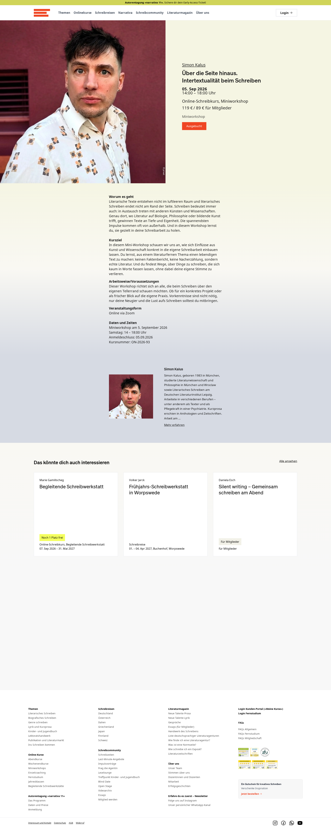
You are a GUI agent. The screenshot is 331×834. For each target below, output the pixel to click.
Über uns (202, 13)
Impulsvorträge (107, 763)
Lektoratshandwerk (39, 735)
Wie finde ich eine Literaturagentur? (189, 740)
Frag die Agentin (108, 768)
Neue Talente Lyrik (179, 717)
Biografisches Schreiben (42, 717)
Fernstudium (35, 777)
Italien (102, 722)
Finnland (103, 735)
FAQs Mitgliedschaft (250, 738)
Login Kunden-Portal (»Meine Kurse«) (260, 709)
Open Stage (105, 786)
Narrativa (125, 13)
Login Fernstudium (249, 713)
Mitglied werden (107, 799)
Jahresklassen (36, 781)
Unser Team (175, 768)
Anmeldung (35, 809)
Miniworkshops (37, 768)
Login (284, 13)
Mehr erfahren (174, 424)
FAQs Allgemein (247, 729)
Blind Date (104, 781)
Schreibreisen (105, 13)
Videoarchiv (105, 790)
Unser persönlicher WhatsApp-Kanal (189, 805)
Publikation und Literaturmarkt (46, 740)
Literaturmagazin (180, 13)
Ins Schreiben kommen (41, 744)
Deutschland (105, 713)
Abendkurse (35, 759)
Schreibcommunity (150, 13)
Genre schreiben (38, 722)
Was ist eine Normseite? (182, 744)
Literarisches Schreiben (42, 713)
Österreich (104, 717)
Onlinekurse (83, 13)
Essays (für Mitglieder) (181, 726)
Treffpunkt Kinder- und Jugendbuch (119, 777)
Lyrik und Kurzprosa (40, 726)
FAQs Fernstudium (249, 733)
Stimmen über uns (179, 772)
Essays (102, 795)
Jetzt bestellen (250, 794)
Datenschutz (60, 822)
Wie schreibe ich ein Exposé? (185, 749)
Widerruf (80, 822)
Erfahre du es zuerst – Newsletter (188, 796)
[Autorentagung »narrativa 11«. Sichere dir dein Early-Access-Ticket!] (165, 2)
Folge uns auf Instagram (182, 800)
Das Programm (37, 800)
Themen (64, 13)
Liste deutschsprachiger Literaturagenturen (193, 735)
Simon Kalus (193, 65)
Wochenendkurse (38, 763)
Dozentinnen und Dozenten (184, 777)
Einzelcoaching (37, 772)
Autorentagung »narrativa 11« (46, 796)
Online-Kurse (36, 754)
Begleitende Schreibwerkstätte (46, 786)
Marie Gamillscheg (51, 480)
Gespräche (174, 722)
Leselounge (105, 772)
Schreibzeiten (106, 754)
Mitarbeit (173, 781)
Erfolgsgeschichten (179, 786)
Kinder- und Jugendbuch (42, 731)
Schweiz (103, 740)
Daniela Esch (227, 480)
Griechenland (106, 726)
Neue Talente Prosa (179, 713)
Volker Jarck (137, 480)
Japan (101, 731)
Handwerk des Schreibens (183, 731)
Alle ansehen (288, 461)
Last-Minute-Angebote (111, 759)
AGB (71, 822)
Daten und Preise (38, 805)
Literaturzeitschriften (180, 753)
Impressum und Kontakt (39, 822)
